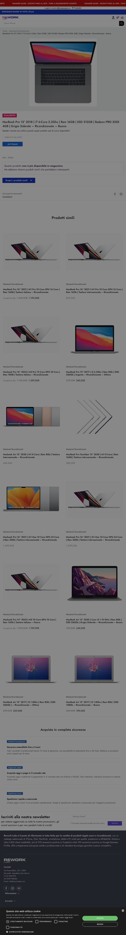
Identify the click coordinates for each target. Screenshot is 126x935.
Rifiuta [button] (100, 924)
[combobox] (123, 910)
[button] (42, 931)
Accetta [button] (100, 918)
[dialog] (63, 921)
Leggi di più (69, 917)
